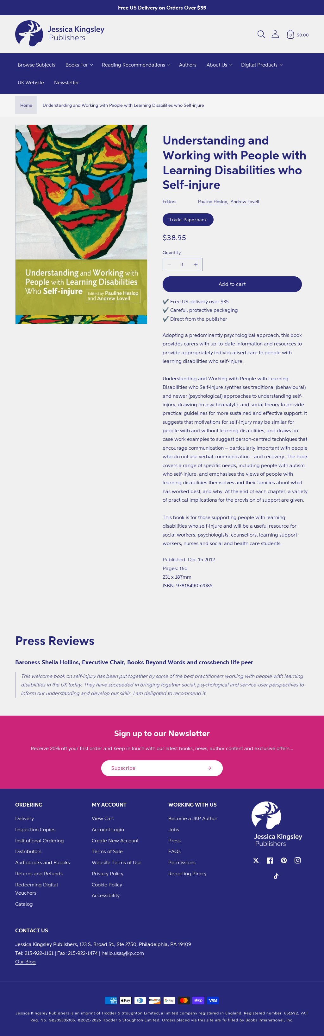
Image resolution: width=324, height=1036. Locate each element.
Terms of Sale (107, 851)
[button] (261, 34)
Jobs (173, 829)
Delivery (24, 818)
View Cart (103, 818)
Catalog (24, 904)
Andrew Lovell (245, 201)
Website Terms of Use (116, 862)
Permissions (182, 862)
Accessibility (106, 895)
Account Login (108, 829)
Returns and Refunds (39, 873)
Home (26, 105)
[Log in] (275, 34)
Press (174, 840)
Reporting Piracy (187, 873)
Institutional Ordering (39, 840)
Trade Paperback (188, 219)
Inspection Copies (35, 829)
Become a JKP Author (192, 818)
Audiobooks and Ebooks (42, 862)
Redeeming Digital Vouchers (36, 889)
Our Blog (25, 961)
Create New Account (115, 840)
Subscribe (123, 768)
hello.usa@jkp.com (123, 953)
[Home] (59, 34)
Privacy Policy (107, 873)
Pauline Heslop (212, 201)
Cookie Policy (107, 884)
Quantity (172, 252)
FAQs (174, 851)
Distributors (28, 851)
